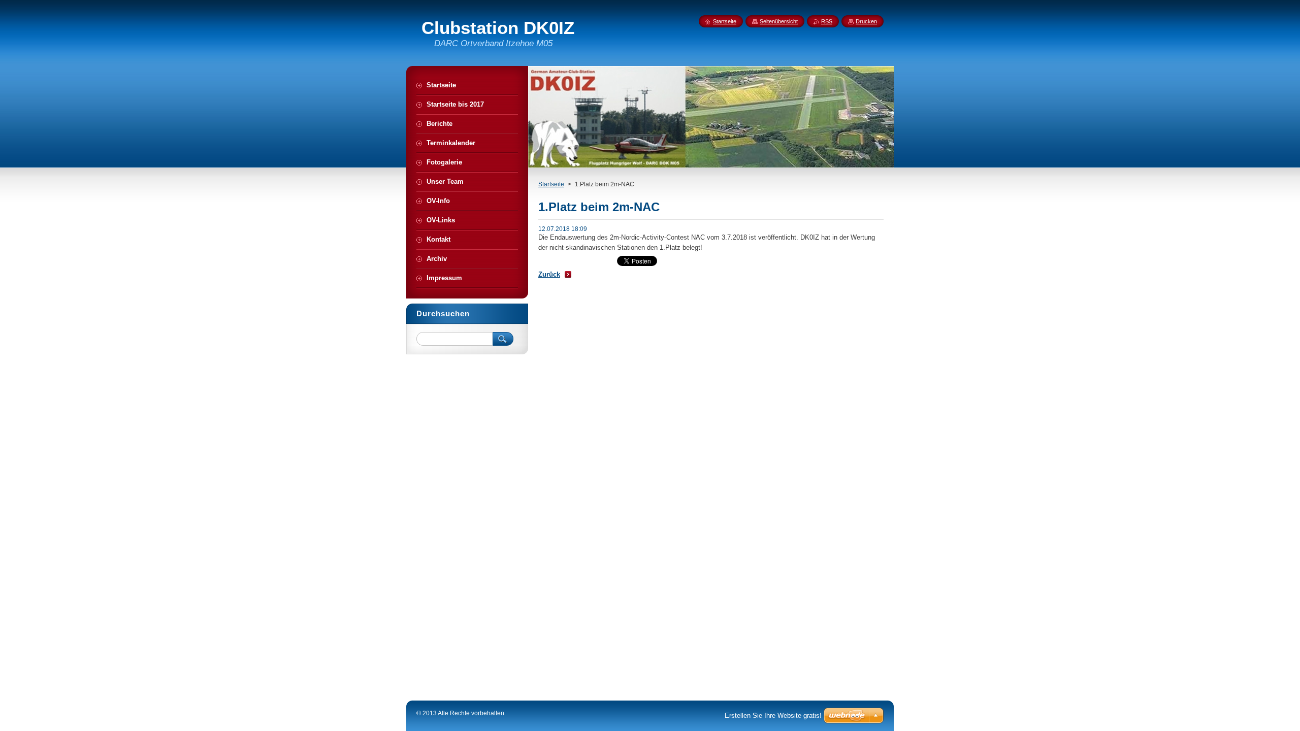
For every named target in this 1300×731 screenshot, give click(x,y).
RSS (826, 21)
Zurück (549, 274)
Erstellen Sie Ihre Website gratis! (773, 715)
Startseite (551, 184)
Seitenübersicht (779, 21)
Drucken (866, 21)
